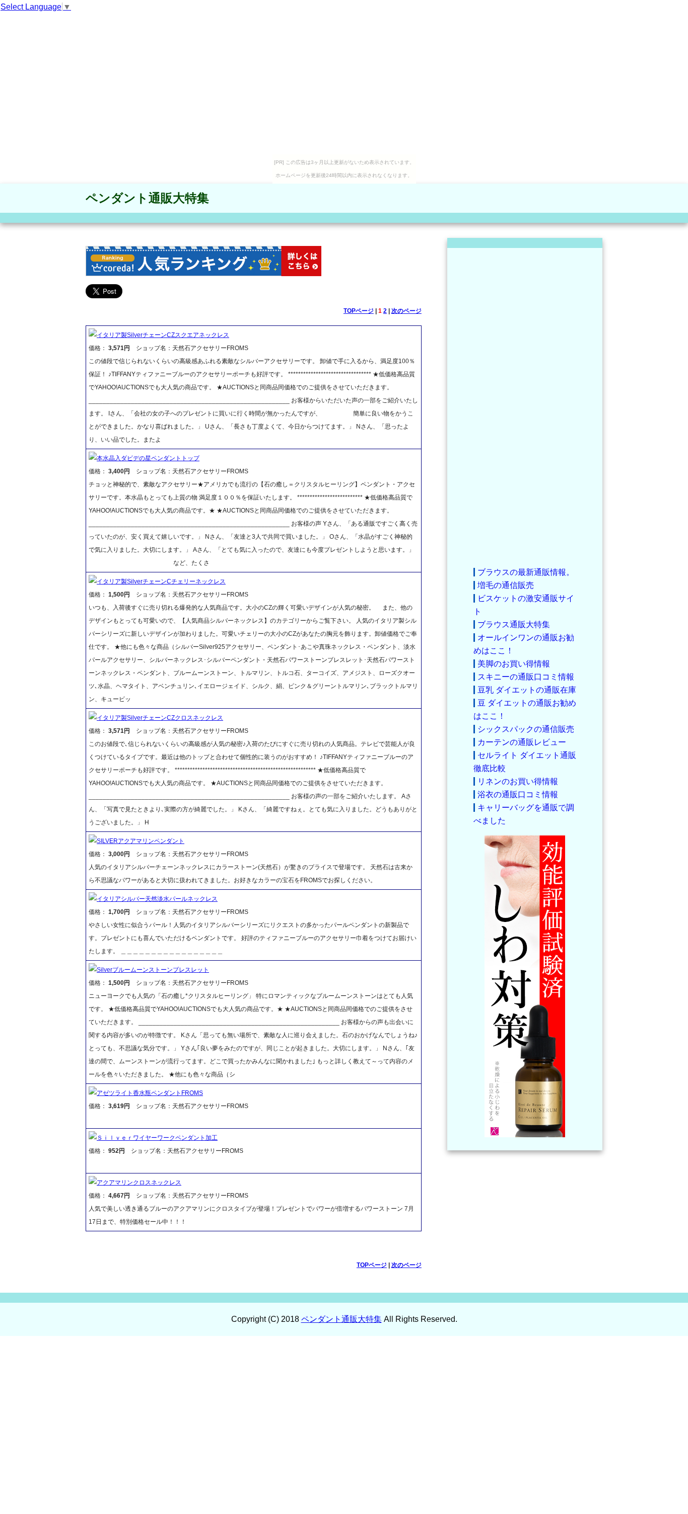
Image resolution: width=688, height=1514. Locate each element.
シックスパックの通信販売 (525, 729)
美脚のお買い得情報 (513, 663)
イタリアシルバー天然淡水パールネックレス (157, 898)
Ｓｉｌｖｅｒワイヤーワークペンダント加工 (157, 1137)
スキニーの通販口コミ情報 (525, 676)
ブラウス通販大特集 (513, 624)
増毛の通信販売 (505, 585)
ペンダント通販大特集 (147, 198)
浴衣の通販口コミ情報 (517, 794)
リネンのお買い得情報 (517, 781)
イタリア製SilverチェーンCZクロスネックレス (160, 717)
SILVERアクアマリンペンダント (140, 841)
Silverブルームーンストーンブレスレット (153, 969)
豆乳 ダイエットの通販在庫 (526, 690)
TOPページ (358, 310)
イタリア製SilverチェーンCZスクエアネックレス (163, 335)
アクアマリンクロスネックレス (139, 1182)
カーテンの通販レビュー (521, 742)
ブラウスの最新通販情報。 (525, 572)
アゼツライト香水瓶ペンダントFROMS (150, 1093)
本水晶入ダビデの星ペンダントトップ (148, 458)
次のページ (406, 310)
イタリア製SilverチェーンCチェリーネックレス (161, 581)
